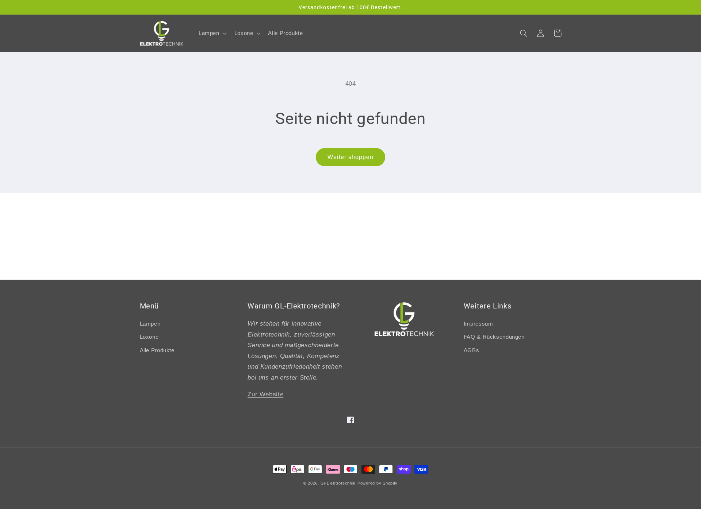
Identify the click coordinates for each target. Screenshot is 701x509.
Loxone (149, 337)
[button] (212, 33)
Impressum (478, 324)
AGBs (471, 350)
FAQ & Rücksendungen (494, 337)
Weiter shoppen (350, 157)
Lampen (150, 324)
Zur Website (265, 394)
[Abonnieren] (410, 270)
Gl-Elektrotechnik (338, 483)
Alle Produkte (157, 350)
